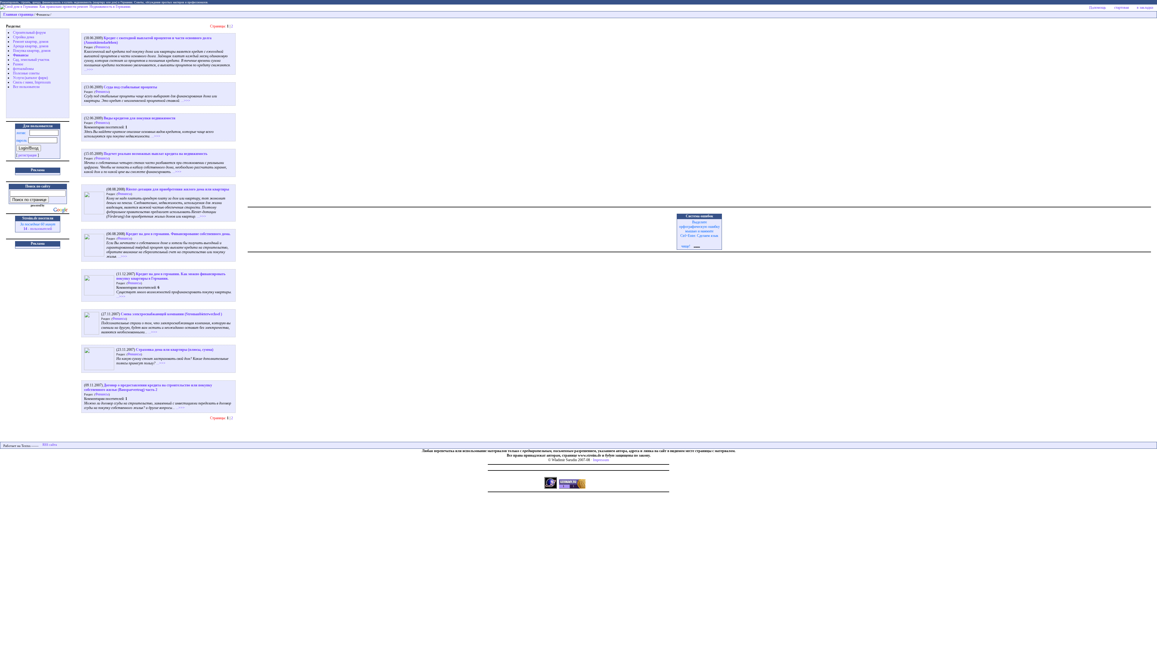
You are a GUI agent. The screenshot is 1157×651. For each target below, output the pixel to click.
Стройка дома (23, 37)
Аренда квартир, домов (31, 46)
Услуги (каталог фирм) (30, 78)
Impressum (601, 460)
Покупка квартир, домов (32, 51)
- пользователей (38, 229)
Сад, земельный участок (31, 60)
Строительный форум (29, 32)
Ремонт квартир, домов (31, 41)
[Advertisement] (32, 102)
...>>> (88, 70)
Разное (18, 64)
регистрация (27, 155)
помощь (1100, 7)
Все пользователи (26, 87)
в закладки (1145, 7)
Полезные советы (26, 73)
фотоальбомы (23, 69)
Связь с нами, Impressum (32, 82)
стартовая (1121, 7)
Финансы (20, 55)
